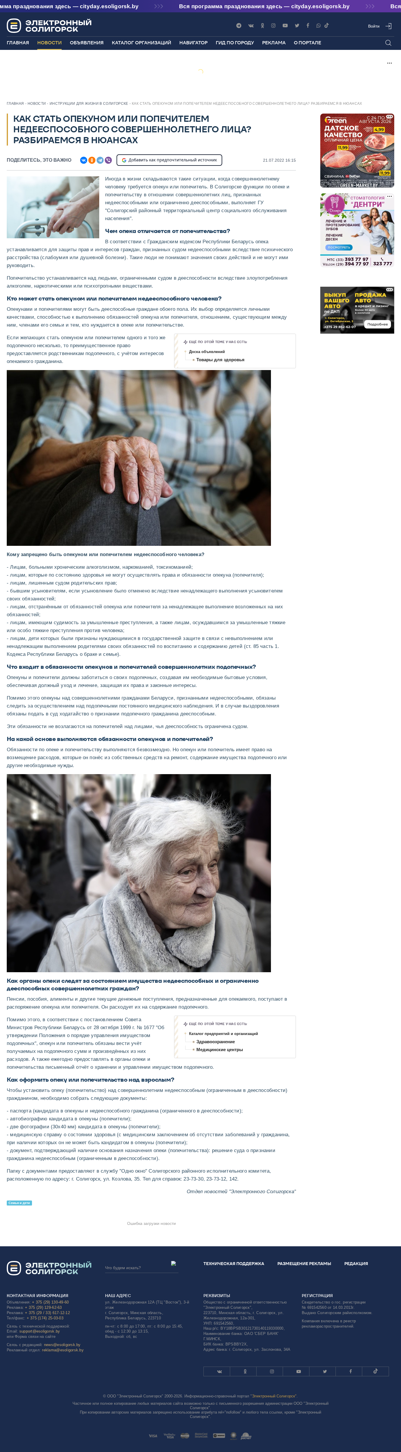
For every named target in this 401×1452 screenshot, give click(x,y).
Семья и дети (19, 1203)
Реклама (274, 43)
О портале (307, 43)
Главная (18, 43)
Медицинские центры (219, 1049)
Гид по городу (235, 43)
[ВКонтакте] (83, 160)
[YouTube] (285, 25)
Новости (49, 43)
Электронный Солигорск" (274, 1396)
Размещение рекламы (304, 1263)
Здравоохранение (215, 1041)
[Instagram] (273, 25)
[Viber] (318, 25)
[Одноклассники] (262, 25)
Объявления (87, 43)
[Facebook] (307, 25)
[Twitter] (297, 25)
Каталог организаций (141, 43)
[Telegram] (238, 25)
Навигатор (193, 43)
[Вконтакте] (251, 25)
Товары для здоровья (220, 359)
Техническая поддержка (233, 1263)
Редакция (356, 1263)
